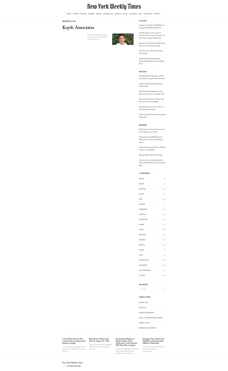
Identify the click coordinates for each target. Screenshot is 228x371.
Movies (141, 224)
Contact (156, 14)
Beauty (141, 179)
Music (125, 14)
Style (141, 255)
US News (75, 14)
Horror (142, 204)
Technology (108, 14)
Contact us (143, 302)
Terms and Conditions (147, 328)
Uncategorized (145, 270)
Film (140, 14)
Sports (141, 250)
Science (99, 14)
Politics (83, 14)
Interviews (143, 209)
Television (133, 14)
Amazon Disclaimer (146, 313)
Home (69, 14)
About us (142, 307)
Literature (147, 14)
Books (141, 184)
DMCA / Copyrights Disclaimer (150, 318)
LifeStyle (118, 14)
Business (91, 14)
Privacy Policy (144, 323)
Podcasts (142, 235)
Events (141, 194)
